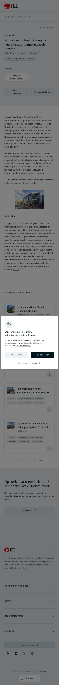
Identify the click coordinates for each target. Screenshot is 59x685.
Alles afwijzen (16, 355)
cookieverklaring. (24, 345)
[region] (29, 342)
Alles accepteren (42, 355)
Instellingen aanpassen (29, 363)
